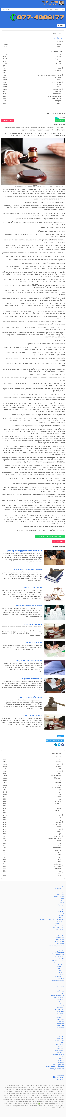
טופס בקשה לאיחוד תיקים (32, 679)
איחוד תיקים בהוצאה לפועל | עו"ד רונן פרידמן (24, 551)
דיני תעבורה (60, 1073)
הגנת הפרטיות (60, 1017)
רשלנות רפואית (59, 929)
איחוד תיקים (60, 736)
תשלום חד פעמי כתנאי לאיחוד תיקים (28, 569)
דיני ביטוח (61, 993)
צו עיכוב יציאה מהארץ (57, 995)
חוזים (62, 899)
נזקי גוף (62, 1056)
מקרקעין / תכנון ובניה (58, 905)
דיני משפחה (60, 907)
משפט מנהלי (60, 1013)
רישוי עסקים (60, 1038)
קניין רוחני (61, 913)
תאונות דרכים (60, 1046)
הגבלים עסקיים (59, 956)
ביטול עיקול (60, 972)
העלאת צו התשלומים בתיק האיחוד (29, 606)
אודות (62, 1042)
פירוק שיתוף (60, 1011)
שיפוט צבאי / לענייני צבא (56, 946)
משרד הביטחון (59, 925)
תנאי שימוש (60, 1079)
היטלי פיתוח (60, 1020)
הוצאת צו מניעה (59, 1050)
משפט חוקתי (60, 1028)
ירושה (62, 901)
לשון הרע (61, 974)
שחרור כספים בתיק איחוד (32, 624)
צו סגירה (61, 1030)
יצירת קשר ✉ (60, 121)
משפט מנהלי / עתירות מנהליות (55, 1067)
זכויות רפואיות (60, 948)
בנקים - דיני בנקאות (58, 960)
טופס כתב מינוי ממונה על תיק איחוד (28, 661)
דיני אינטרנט (60, 1024)
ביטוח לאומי (60, 894)
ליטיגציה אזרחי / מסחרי (57, 1069)
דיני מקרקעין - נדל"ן (58, 1065)
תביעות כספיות (59, 942)
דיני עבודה (61, 911)
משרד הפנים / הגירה (58, 927)
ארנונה (62, 1005)
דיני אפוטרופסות (59, 997)
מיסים (62, 903)
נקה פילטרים (58, 38)
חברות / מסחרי (59, 923)
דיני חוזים (61, 1003)
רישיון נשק (61, 1015)
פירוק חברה (60, 987)
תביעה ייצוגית (60, 938)
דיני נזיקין (61, 909)
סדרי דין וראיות (59, 888)
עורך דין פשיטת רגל (58, 954)
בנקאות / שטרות (59, 897)
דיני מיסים (61, 970)
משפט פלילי (60, 1075)
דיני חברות (61, 968)
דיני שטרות (61, 1036)
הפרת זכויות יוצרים (58, 1009)
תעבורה (61, 915)
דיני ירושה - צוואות (58, 989)
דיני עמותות (60, 944)
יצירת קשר (61, 979)
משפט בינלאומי (59, 952)
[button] (62, 744)
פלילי (62, 890)
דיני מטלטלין (60, 1022)
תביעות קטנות (60, 940)
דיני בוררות (60, 999)
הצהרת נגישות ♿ (58, 1077)
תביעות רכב (60, 1052)
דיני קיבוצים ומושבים (58, 981)
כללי (63, 886)
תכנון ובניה (61, 1060)
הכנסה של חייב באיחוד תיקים (31, 697)
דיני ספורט (61, 950)
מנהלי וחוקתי (60, 921)
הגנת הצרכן (60, 917)
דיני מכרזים (60, 1026)
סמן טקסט (62, 117)
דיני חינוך (61, 1001)
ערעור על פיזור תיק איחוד (32, 715)
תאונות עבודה (60, 1048)
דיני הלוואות (60, 966)
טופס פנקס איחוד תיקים (33, 642)
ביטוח (62, 892)
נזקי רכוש (61, 1058)
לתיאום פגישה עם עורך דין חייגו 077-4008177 (50, 536)
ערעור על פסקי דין (58, 1054)
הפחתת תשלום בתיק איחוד (31, 587)
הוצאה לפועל (60, 1007)
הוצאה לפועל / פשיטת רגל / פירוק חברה (54, 740)
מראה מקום (60, 964)
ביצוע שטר (61, 958)
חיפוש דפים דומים (7, 121)
